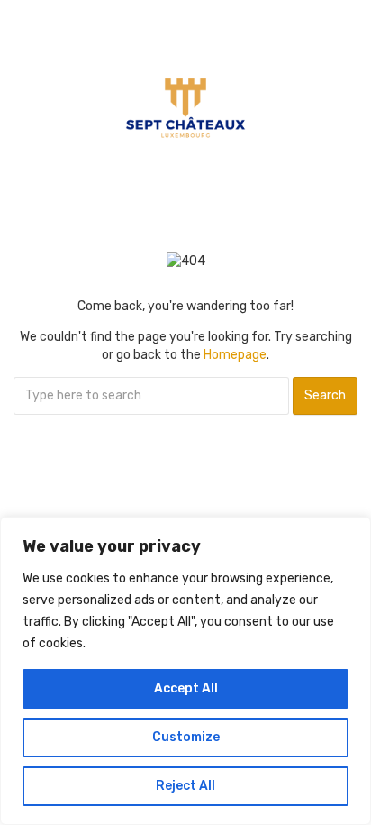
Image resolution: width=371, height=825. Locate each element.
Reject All (185, 785)
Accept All (186, 688)
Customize (186, 737)
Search (325, 395)
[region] (185, 671)
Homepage (235, 354)
